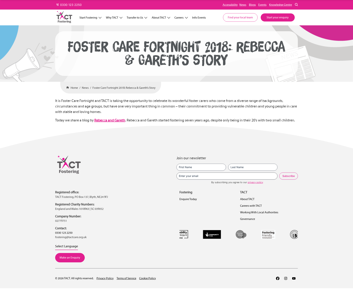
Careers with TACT (251, 205)
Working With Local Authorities (259, 212)
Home (74, 87)
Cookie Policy (147, 278)
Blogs (252, 4)
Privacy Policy (105, 278)
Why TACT (112, 17)
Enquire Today (188, 199)
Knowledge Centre (280, 4)
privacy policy (255, 182)
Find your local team (240, 17)
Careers (178, 17)
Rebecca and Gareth (109, 120)
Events (262, 4)
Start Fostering (88, 17)
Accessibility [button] (230, 4)
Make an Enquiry (70, 257)
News (242, 4)
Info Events (199, 17)
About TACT (159, 17)
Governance (247, 219)
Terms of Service (126, 278)
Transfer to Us (135, 17)
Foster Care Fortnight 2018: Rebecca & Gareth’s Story (124, 87)
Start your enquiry (278, 17)
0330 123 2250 (70, 5)
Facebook (278, 278)
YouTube (294, 278)
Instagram (286, 278)
